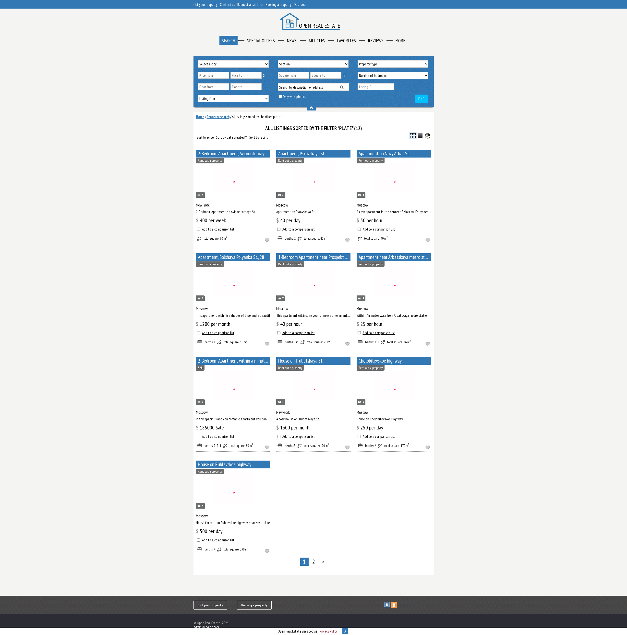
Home (200, 116)
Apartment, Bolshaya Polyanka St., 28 (231, 257)
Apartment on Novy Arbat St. (384, 153)
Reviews (375, 41)
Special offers (261, 41)
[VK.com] (387, 605)
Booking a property (278, 4)
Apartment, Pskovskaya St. (301, 153)
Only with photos (294, 96)
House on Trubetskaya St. (300, 360)
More (400, 41)
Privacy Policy (329, 631)
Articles (317, 41)
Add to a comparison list (218, 229)
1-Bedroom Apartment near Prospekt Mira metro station (314, 257)
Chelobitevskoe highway (380, 360)
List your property (205, 4)
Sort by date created (230, 137)
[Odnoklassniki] (394, 605)
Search (228, 41)
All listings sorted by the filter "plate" (256, 116)
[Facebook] (401, 605)
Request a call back (250, 4)
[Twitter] (408, 605)
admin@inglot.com (206, 627)
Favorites (346, 41)
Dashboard (301, 4)
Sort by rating (258, 137)
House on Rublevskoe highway (224, 464)
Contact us (227, 4)
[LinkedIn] (423, 605)
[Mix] (416, 605)
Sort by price (205, 137)
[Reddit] (430, 605)
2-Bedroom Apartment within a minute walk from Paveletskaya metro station (234, 360)
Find (421, 99)
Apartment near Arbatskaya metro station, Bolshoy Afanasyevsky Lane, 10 (395, 257)
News (292, 41)
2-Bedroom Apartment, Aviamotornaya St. (234, 153)
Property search (218, 116)
